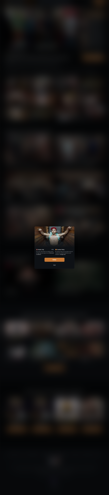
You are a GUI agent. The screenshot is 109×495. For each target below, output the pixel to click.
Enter (54, 260)
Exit (54, 265)
